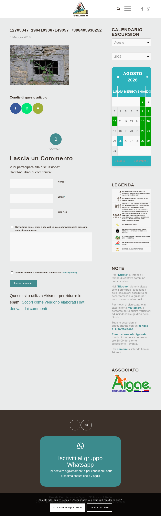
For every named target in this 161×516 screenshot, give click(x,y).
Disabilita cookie (99, 507)
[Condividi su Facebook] (15, 108)
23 (148, 131)
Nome (62, 181)
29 (142, 140)
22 (142, 131)
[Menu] (125, 9)
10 (114, 121)
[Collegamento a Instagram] (148, 9)
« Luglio (120, 160)
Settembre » (141, 160)
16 (148, 121)
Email (61, 196)
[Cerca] (116, 9)
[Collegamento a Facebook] (142, 9)
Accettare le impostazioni (67, 507)
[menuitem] (116, 9)
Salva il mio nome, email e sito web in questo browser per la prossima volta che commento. (51, 228)
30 (148, 140)
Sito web (62, 212)
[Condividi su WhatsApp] (26, 108)
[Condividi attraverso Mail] (38, 108)
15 (142, 121)
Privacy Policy (70, 272)
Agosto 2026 (132, 76)
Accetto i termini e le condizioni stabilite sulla (46, 272)
